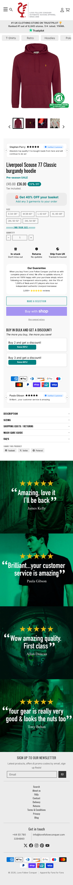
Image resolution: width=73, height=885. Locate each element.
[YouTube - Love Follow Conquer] (47, 845)
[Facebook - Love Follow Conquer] (31, 845)
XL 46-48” (57, 214)
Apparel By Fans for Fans (52, 872)
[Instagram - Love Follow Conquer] (36, 845)
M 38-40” (27, 214)
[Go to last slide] (9, 127)
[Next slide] (63, 127)
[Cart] (68, 10)
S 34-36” (12, 214)
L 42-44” (42, 214)
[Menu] (5, 9)
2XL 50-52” (13, 221)
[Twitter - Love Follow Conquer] (26, 845)
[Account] (62, 10)
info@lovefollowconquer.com (49, 834)
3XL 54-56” (30, 221)
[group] (18, 123)
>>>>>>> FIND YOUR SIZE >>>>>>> (20, 227)
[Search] (11, 10)
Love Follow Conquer (27, 872)
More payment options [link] (36, 319)
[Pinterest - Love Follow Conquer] (42, 845)
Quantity (10, 232)
